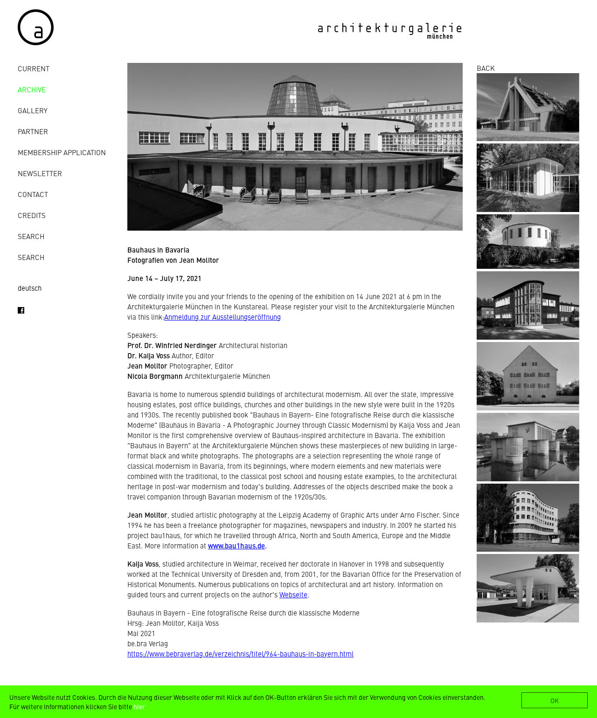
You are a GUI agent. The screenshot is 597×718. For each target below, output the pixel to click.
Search (31, 236)
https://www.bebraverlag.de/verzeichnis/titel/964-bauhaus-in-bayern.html (240, 653)
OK (554, 700)
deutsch (30, 288)
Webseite (293, 594)
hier (139, 706)
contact (33, 194)
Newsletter (40, 173)
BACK (486, 68)
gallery (33, 110)
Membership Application (62, 152)
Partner (33, 131)
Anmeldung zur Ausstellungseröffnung (222, 316)
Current (33, 68)
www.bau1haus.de (236, 545)
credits (32, 215)
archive (32, 89)
